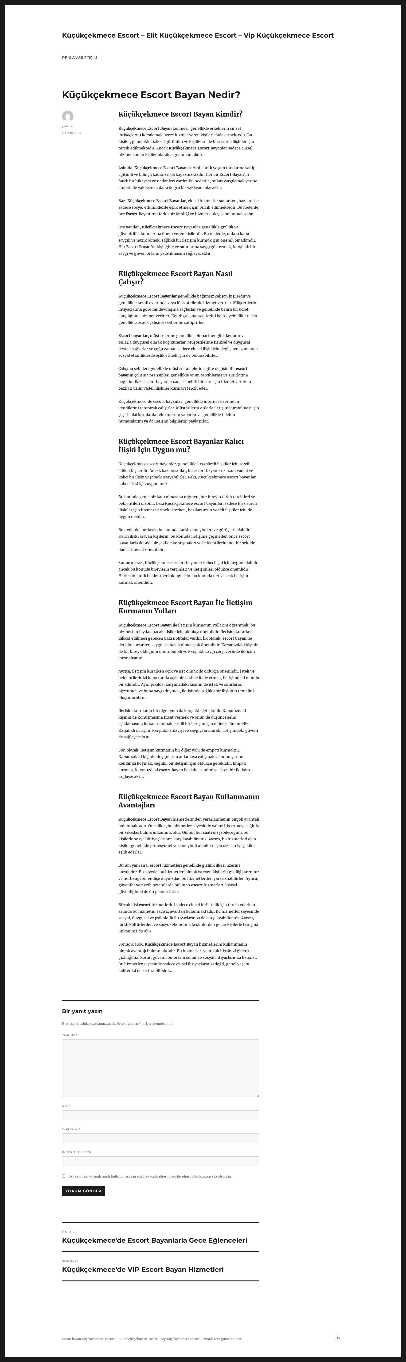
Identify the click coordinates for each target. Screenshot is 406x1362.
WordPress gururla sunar (223, 1339)
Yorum (70, 1035)
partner (68, 126)
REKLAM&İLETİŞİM (79, 57)
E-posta (71, 1129)
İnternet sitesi (76, 1152)
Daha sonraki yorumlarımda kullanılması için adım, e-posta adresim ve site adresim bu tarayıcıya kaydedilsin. (150, 1176)
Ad (66, 1106)
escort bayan (71, 1339)
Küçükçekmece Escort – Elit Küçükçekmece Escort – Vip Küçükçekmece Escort (198, 35)
